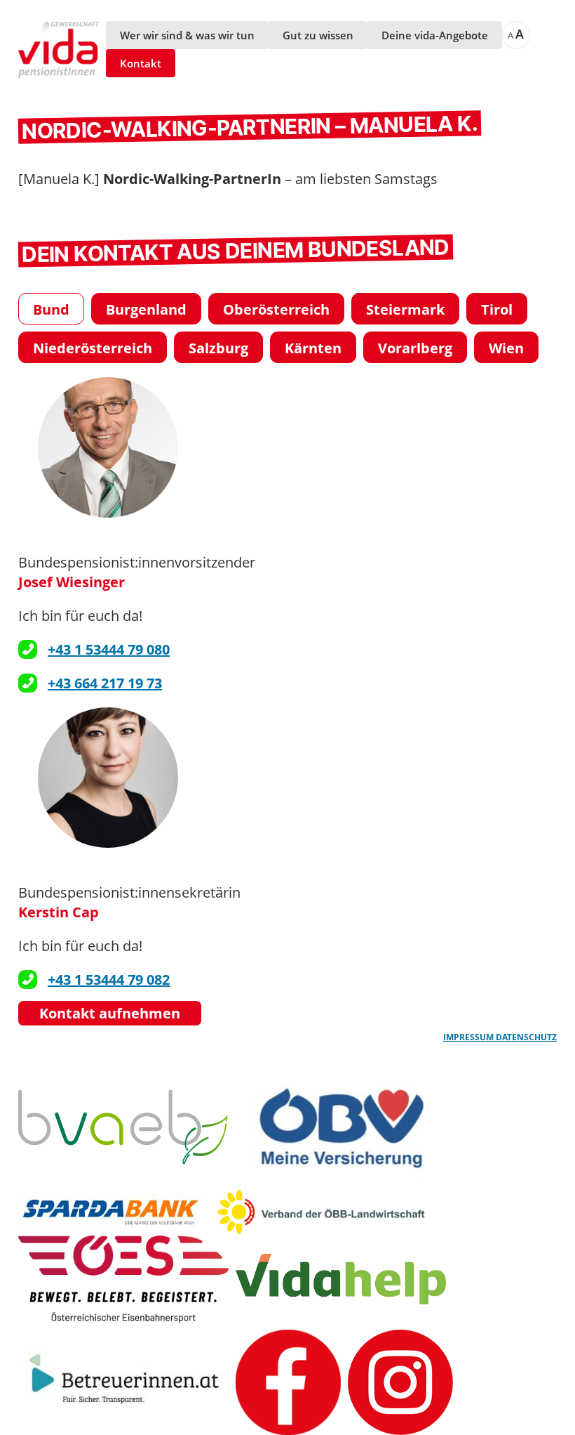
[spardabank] (113, 1212)
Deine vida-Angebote (434, 35)
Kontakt (140, 63)
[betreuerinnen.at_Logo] (123, 1382)
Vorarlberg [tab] (415, 348)
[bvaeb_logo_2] (123, 1127)
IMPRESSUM (469, 1037)
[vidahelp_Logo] (341, 1279)
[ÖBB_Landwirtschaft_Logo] (321, 1211)
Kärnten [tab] (313, 348)
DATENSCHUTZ (526, 1037)
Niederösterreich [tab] (92, 348)
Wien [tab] (506, 348)
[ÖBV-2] (341, 1127)
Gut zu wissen (318, 35)
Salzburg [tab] (218, 348)
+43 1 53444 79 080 (109, 649)
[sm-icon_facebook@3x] (288, 1382)
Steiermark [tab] (405, 309)
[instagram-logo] (400, 1382)
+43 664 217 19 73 (105, 683)
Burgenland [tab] (146, 309)
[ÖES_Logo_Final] (123, 1279)
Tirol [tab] (497, 309)
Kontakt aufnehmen (109, 1013)
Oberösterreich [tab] (276, 309)
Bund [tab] (51, 309)
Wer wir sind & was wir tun (187, 35)
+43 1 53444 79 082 (109, 979)
